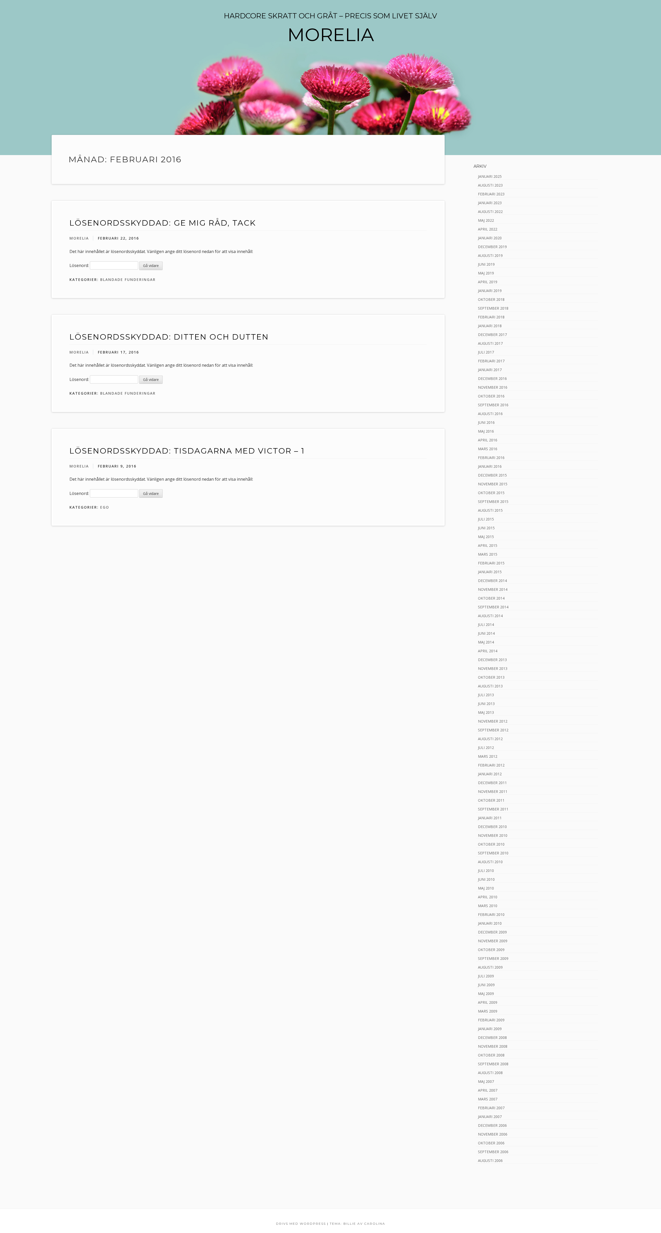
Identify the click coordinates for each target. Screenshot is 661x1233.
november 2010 (492, 835)
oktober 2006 (491, 1142)
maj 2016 (486, 431)
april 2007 (487, 1090)
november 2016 (492, 387)
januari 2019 (490, 290)
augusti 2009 (490, 967)
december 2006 (492, 1125)
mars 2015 (487, 554)
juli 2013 (486, 694)
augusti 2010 (490, 861)
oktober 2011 (491, 800)
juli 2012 (486, 747)
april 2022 (487, 229)
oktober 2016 (491, 396)
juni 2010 (486, 879)
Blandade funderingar (128, 279)
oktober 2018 (491, 299)
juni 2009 (486, 984)
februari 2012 (491, 765)
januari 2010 (490, 923)
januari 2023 (490, 202)
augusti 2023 (490, 185)
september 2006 (493, 1151)
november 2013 (492, 668)
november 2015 (492, 483)
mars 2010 (487, 905)
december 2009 (492, 932)
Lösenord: (79, 265)
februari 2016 (491, 457)
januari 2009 (490, 1028)
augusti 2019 (490, 255)
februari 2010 (491, 914)
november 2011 (492, 791)
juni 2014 (486, 633)
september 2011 (493, 809)
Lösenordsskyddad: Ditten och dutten (169, 337)
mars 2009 (487, 1011)
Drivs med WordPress (301, 1224)
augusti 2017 (490, 343)
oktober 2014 (491, 598)
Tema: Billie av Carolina (357, 1224)
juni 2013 (486, 703)
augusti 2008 (490, 1072)
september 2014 (493, 606)
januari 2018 (490, 325)
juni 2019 (486, 264)
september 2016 (493, 404)
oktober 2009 (491, 949)
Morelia (79, 238)
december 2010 (492, 826)
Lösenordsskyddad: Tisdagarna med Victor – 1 (187, 451)
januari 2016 (490, 466)
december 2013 (492, 659)
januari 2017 (490, 369)
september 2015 (493, 501)
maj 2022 (486, 220)
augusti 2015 (490, 510)
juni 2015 (486, 527)
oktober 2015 (491, 492)
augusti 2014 (490, 615)
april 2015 (487, 545)
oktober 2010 (491, 844)
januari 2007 (490, 1116)
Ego (104, 507)
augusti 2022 (490, 211)
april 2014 (487, 650)
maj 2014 (486, 642)
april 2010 (487, 896)
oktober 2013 (491, 677)
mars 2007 (487, 1099)
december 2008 (492, 1037)
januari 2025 (490, 176)
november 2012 (492, 721)
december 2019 (492, 246)
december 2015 (492, 475)
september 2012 (493, 729)
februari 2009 (491, 1019)
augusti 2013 (490, 686)
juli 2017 (486, 352)
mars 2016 (487, 448)
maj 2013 (486, 712)
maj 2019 (486, 273)
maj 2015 (486, 536)
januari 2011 (490, 817)
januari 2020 (490, 237)
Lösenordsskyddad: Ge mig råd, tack (162, 223)
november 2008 (492, 1046)
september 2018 (493, 308)
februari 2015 (491, 563)
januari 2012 (490, 773)
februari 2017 (491, 360)
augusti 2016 (490, 413)
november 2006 (492, 1134)
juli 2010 (486, 870)
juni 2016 (486, 422)
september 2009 (493, 958)
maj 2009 (486, 993)
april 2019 (487, 281)
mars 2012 (487, 756)
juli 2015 (486, 519)
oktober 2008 (491, 1055)
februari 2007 (491, 1107)
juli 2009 (486, 976)
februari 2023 (491, 194)
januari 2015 (490, 571)
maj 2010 (486, 888)
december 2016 (492, 378)
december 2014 (492, 580)
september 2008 (493, 1063)
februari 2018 (491, 317)
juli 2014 (486, 624)
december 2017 (492, 334)
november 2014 (492, 589)
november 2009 (492, 940)
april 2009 (487, 1002)
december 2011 (492, 782)
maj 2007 (486, 1081)
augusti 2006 (490, 1160)
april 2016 (487, 440)
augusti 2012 (490, 738)
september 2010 (493, 853)
